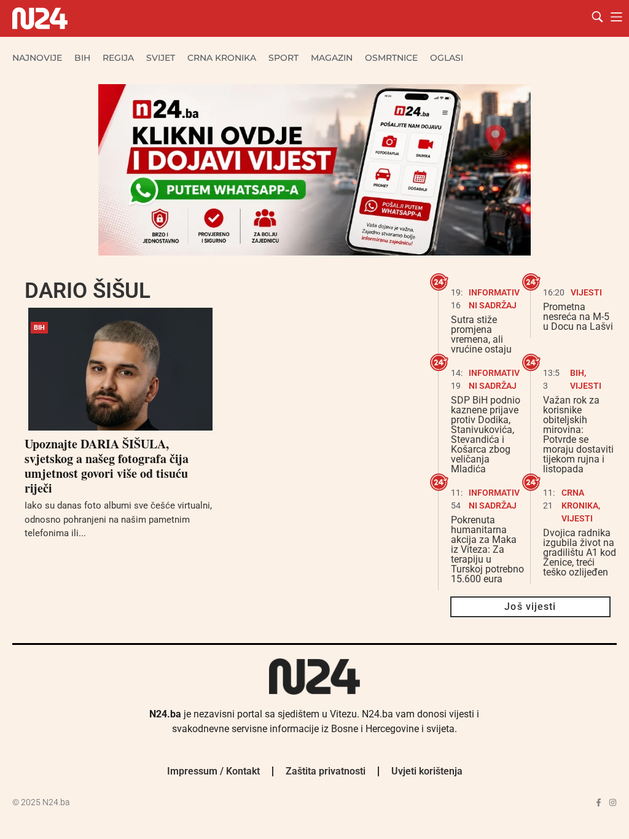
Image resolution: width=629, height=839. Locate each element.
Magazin (332, 57)
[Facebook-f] (599, 802)
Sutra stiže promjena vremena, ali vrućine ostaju (481, 334)
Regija (118, 57)
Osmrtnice (391, 57)
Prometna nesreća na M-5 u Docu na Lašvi (578, 316)
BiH (82, 57)
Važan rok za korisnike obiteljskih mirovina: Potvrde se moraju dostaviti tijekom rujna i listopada (578, 434)
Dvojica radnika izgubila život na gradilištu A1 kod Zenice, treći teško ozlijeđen (579, 552)
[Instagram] (613, 802)
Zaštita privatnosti (325, 771)
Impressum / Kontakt (213, 771)
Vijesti (586, 292)
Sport (283, 57)
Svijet (160, 57)
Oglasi (446, 57)
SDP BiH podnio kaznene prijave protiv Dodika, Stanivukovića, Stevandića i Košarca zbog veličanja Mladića (485, 434)
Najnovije (37, 57)
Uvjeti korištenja (427, 771)
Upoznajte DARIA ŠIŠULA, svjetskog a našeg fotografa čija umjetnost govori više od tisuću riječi (107, 466)
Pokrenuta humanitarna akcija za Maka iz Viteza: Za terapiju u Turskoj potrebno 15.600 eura (487, 549)
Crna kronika (221, 57)
